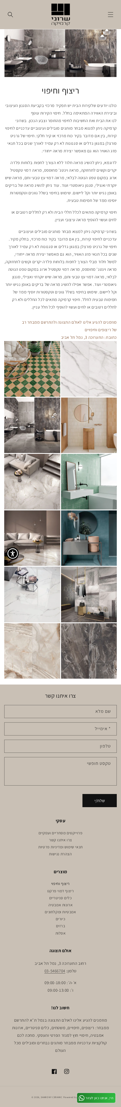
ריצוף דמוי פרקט (60, 890)
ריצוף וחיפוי (60, 883)
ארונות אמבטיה (60, 904)
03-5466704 (54, 970)
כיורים (61, 918)
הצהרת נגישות (60, 853)
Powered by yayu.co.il (76, 1097)
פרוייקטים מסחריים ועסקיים (61, 832)
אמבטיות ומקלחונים (60, 911)
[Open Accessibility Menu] (12, 553)
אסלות (60, 933)
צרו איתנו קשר (60, 839)
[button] (110, 14)
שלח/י (100, 800)
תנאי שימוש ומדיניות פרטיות (60, 846)
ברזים (60, 925)
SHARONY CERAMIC (51, 1097)
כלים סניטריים (60, 897)
